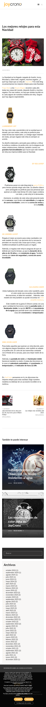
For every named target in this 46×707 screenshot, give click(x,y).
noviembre (12, 595)
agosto (10, 575)
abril (9, 584)
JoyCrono (8, 377)
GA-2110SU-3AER (36, 287)
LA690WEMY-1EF (9, 126)
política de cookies (22, 693)
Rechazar (29, 699)
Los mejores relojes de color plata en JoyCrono (22, 521)
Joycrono (28, 82)
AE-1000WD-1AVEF (10, 234)
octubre (11, 570)
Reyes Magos (20, 88)
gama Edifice (38, 185)
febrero (10, 588)
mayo (10, 581)
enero (10, 590)
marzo (10, 586)
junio (10, 579)
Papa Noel (6, 88)
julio (9, 577)
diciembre (12, 593)
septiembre (12, 572)
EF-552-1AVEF (38, 164)
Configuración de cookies (23, 703)
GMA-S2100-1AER (9, 342)
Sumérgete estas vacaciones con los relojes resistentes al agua (23, 474)
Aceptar (18, 699)
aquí (30, 685)
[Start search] (41, 5)
